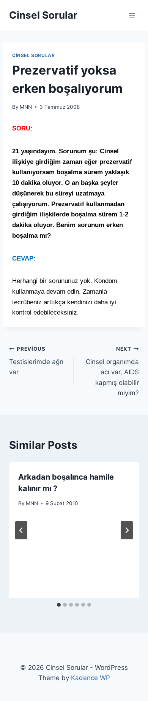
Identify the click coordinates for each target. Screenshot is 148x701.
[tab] (59, 605)
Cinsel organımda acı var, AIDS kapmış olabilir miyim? (112, 371)
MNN (26, 107)
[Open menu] (132, 15)
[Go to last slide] (21, 530)
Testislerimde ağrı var (36, 361)
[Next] (127, 530)
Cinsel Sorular (33, 55)
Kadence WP (90, 678)
